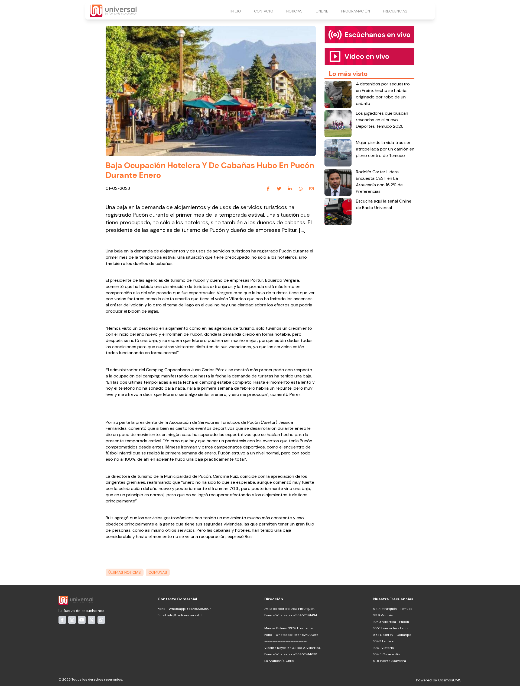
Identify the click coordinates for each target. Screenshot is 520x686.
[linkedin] (289, 188)
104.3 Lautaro (383, 641)
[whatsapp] (300, 188)
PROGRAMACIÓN (355, 11)
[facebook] (268, 188)
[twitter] (279, 188)
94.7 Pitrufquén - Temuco (392, 609)
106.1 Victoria (383, 648)
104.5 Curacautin (386, 654)
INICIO (235, 11)
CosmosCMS (449, 680)
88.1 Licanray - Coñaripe (392, 635)
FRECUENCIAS (395, 11)
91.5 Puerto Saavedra (389, 661)
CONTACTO (263, 11)
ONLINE (322, 11)
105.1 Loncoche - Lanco (391, 628)
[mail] (311, 188)
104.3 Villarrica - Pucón (391, 622)
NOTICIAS (294, 11)
